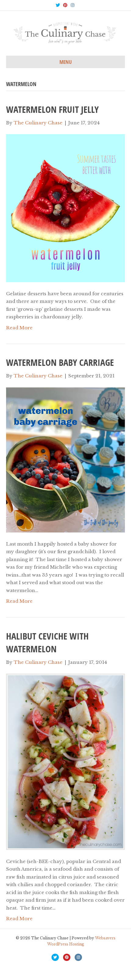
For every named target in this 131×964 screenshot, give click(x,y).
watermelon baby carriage (60, 362)
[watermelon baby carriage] (65, 459)
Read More (19, 328)
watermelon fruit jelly (52, 109)
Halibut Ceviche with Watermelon (47, 642)
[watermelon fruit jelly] (65, 207)
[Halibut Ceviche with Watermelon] (65, 761)
